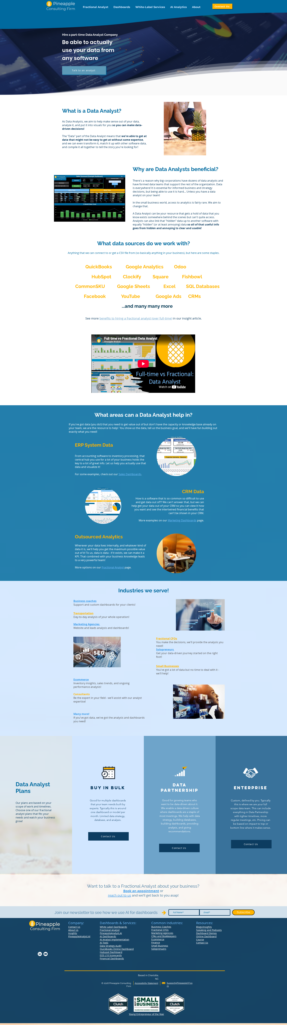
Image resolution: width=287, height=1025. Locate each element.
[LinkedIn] (40, 954)
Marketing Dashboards (182, 520)
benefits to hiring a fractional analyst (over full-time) (135, 318)
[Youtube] (46, 954)
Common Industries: (167, 923)
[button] (95, 7)
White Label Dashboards (113, 926)
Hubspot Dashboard (111, 952)
